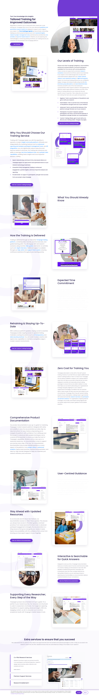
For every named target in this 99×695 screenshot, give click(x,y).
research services (75, 397)
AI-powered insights (39, 33)
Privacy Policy (21, 693)
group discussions (68, 84)
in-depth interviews (21, 248)
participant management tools (33, 146)
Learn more (16, 669)
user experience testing (69, 78)
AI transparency (39, 335)
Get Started (17, 44)
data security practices (17, 337)
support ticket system (34, 250)
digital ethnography (82, 78)
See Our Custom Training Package (69, 123)
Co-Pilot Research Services (23, 657)
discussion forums (81, 211)
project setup (32, 447)
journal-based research (23, 37)
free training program (26, 31)
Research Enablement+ (21, 683)
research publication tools (65, 212)
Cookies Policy (14, 693)
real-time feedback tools (28, 152)
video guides (29, 246)
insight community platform (30, 142)
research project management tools (20, 35)
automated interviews (81, 84)
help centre (21, 250)
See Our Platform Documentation (21, 461)
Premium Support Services (22, 676)
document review (71, 211)
